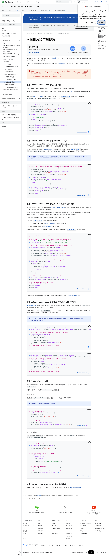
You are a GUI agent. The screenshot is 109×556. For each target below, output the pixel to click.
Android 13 (69, 533)
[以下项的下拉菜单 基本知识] (23, 2)
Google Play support (100, 528)
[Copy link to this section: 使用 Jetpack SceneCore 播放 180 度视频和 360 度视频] (77, 302)
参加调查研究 (98, 531)
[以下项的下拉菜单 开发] (32, 2)
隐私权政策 (40, 533)
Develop (5, 6)
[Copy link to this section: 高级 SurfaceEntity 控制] (49, 381)
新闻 (24, 533)
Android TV (55, 533)
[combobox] (64, 1)
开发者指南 (83, 526)
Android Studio (94, 2)
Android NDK (83, 533)
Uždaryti (91, 22)
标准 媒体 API (62, 63)
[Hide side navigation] (19, 553)
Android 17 (69, 523)
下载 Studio (83, 531)
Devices (13, 6)
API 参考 (82, 528)
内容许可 (39, 495)
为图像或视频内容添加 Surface (77, 488)
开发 (28, 2)
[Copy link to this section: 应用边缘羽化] (36, 395)
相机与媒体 (40, 531)
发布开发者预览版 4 (46, 17)
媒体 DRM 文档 (73, 295)
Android (71, 91)
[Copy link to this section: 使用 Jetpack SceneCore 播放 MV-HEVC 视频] (68, 141)
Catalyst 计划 (32, 10)
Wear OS (54, 526)
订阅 (91, 552)
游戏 (39, 523)
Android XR (22, 6)
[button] (10, 31)
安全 (24, 528)
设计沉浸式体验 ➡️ (45, 10)
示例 (10, 10)
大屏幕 (53, 523)
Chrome (51, 545)
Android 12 (69, 536)
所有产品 (81, 545)
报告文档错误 (98, 526)
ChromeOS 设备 (56, 528)
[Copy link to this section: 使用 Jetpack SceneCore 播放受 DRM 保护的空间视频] (75, 204)
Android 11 (68, 538)
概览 (3, 10)
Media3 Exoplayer (38, 96)
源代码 (25, 531)
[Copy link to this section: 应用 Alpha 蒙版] (38, 432)
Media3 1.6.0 (46, 157)
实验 (23, 10)
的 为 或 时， (53, 318)
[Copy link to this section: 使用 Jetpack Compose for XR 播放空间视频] (67, 484)
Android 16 (69, 526)
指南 (16, 10)
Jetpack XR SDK (34, 6)
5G (38, 536)
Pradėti (101, 22)
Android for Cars (56, 531)
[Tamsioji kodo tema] (88, 103)
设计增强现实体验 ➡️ (60, 10)
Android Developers (31, 33)
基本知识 (19, 2)
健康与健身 (40, 528)
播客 (24, 538)
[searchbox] (11, 15)
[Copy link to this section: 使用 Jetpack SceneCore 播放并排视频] (62, 85)
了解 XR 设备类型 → (34, 53)
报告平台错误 (98, 523)
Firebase (58, 545)
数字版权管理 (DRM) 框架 (57, 207)
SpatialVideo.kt (82, 347)
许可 (32, 552)
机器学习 (40, 526)
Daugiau (38, 2)
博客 (24, 536)
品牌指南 (36, 552)
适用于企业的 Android (28, 526)
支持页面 (32, 19)
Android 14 (69, 531)
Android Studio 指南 (85, 523)
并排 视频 (52, 58)
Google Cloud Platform (69, 545)
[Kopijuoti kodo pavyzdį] (90, 103)
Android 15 (69, 528)
